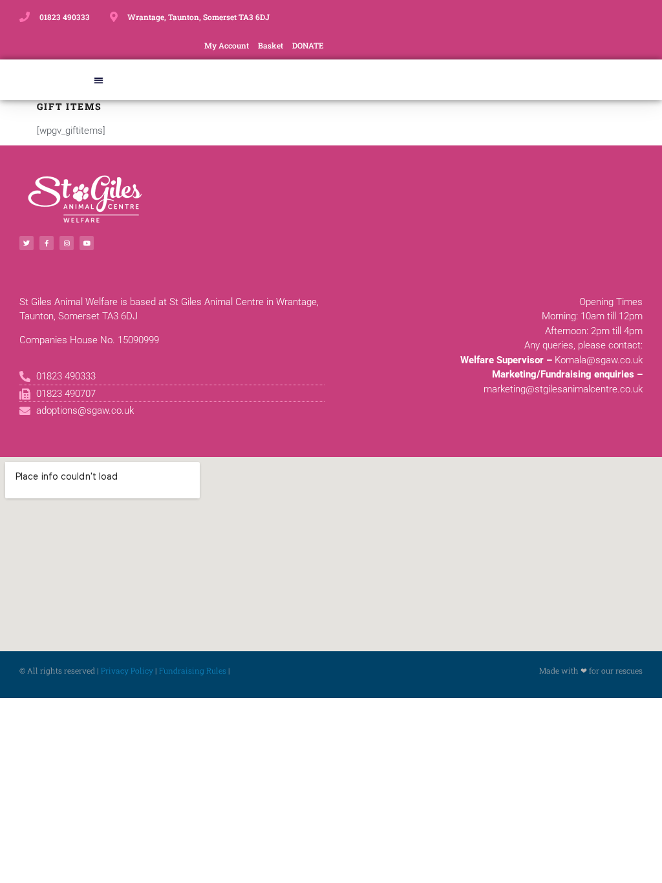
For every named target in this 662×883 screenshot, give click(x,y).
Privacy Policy (127, 670)
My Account (226, 45)
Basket (270, 45)
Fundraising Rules (192, 670)
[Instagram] (66, 243)
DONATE (308, 45)
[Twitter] (26, 243)
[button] (99, 79)
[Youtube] (87, 243)
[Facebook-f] (46, 243)
